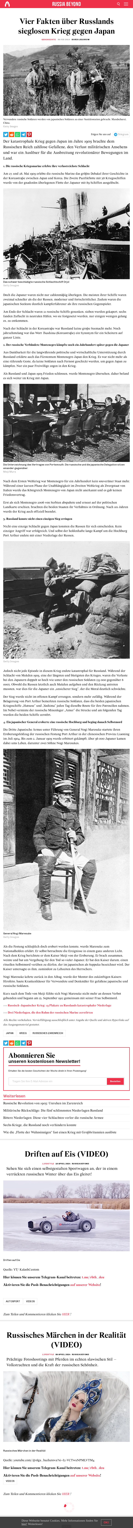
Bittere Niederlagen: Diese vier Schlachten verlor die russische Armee (53, 1118)
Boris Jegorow (81, 39)
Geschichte (49, 39)
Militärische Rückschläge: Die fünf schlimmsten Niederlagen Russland (53, 1110)
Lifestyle (48, 1164)
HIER (66, 1314)
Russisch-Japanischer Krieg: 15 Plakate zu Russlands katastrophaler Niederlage (59, 1005)
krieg (23, 1033)
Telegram (123, 134)
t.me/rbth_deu (93, 1277)
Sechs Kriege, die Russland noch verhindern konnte (39, 1125)
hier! (24, 1524)
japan (9, 1033)
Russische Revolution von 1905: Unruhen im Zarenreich (43, 1103)
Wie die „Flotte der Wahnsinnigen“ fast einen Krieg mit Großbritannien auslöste (59, 1132)
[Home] (7, 4)
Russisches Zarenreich (48, 1033)
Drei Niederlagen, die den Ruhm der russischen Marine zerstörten (50, 1012)
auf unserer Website (85, 1285)
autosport (13, 1301)
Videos (30, 1301)
